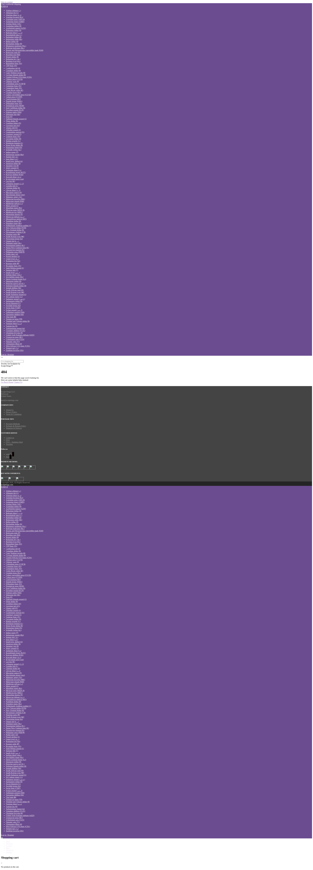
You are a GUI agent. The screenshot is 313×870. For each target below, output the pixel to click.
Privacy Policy (11, 412)
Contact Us (18, 382)
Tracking (9, 444)
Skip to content (7, 2)
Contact (9, 846)
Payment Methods (13, 424)
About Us (9, 410)
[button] (4, 6)
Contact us (10, 438)
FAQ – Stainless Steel (14, 442)
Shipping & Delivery (14, 428)
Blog (8, 848)
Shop (8, 841)
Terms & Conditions (14, 414)
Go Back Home (7, 382)
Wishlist (9, 852)
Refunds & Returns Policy (16, 426)
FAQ (8, 440)
